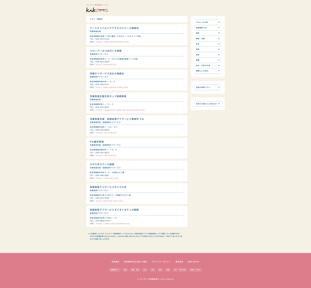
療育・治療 (135, 270)
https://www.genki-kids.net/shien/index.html (120, 110)
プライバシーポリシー (161, 262)
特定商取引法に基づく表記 (135, 262)
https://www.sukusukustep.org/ (113, 223)
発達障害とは (114, 270)
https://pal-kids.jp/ (106, 133)
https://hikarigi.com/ (107, 178)
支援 (152, 270)
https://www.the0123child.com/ (113, 42)
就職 (167, 270)
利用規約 (115, 262)
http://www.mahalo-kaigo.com (112, 87)
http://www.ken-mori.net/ (110, 201)
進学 (160, 270)
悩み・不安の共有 (180, 270)
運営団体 (179, 262)
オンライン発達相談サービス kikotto (157, 279)
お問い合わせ (193, 262)
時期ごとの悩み (195, 270)
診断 (125, 270)
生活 (144, 270)
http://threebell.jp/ (106, 64)
